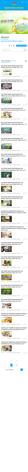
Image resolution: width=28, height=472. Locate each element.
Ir (21, 369)
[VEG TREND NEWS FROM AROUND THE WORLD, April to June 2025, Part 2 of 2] (6, 189)
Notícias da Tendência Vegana (13, 76)
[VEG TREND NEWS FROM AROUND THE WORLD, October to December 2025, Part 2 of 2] (6, 146)
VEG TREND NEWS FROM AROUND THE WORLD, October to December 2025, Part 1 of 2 (13, 124)
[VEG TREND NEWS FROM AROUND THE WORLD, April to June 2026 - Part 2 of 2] (6, 86)
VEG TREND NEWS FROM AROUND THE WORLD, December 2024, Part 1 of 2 (12, 243)
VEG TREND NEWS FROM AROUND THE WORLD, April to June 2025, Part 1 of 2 (12, 197)
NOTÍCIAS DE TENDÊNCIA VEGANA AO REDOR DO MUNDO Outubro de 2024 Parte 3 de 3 (14, 342)
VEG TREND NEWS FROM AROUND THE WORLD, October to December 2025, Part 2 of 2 (13, 140)
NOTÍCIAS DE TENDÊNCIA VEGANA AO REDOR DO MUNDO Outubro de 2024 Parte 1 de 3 (14, 314)
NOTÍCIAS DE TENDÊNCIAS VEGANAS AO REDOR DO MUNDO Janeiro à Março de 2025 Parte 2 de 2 (13, 228)
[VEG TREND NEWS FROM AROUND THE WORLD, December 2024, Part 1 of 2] (6, 249)
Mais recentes (5, 61)
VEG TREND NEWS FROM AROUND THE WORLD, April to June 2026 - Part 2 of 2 (12, 80)
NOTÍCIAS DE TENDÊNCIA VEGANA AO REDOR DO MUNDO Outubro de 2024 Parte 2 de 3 (14, 328)
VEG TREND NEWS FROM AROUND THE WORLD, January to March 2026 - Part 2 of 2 (13, 109)
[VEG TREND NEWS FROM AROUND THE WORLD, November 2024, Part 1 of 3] (6, 277)
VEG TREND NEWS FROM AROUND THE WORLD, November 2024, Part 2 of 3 (12, 286)
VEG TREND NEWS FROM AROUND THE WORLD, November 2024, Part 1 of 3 (12, 272)
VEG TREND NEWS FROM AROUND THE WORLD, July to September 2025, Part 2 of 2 (13, 155)
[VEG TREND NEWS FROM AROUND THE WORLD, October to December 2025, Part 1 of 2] (6, 130)
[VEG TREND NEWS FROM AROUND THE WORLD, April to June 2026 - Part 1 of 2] (6, 72)
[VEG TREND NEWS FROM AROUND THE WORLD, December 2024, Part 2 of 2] (6, 263)
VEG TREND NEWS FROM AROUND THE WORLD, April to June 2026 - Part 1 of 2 (12, 66)
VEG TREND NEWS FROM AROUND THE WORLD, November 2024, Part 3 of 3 (12, 300)
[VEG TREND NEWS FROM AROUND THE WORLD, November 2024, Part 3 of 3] (6, 306)
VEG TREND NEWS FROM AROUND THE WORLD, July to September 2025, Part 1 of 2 (13, 169)
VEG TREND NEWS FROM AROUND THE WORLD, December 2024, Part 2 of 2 (12, 257)
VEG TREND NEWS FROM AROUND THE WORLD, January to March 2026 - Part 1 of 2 (13, 95)
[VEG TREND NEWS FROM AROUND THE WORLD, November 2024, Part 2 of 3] (6, 291)
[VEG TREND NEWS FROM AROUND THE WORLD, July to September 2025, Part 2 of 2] (6, 160)
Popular (13, 61)
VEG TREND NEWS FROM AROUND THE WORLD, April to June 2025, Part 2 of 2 (12, 183)
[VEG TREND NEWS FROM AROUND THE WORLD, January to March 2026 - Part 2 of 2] (6, 115)
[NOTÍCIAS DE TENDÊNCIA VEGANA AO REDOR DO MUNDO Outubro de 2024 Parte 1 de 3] (6, 320)
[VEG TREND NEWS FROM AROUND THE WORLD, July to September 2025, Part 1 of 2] (6, 175)
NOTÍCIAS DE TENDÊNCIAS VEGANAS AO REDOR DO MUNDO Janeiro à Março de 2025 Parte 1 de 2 (13, 212)
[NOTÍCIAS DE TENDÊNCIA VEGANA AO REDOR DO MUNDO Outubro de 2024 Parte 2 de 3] (6, 334)
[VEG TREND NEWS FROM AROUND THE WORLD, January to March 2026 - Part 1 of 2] (6, 100)
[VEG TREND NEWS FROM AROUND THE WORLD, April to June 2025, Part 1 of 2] (6, 203)
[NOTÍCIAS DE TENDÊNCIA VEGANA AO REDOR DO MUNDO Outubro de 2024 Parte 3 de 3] (6, 348)
